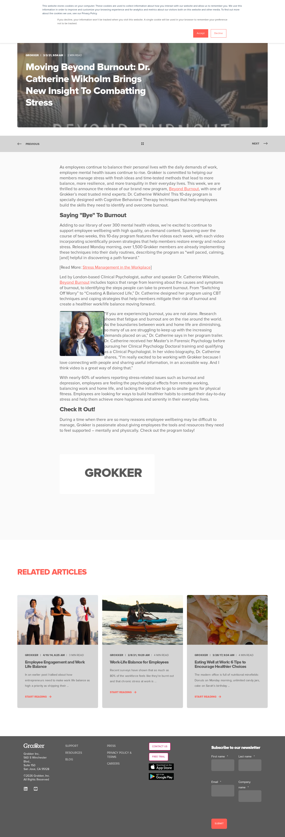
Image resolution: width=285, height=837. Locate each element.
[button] (8, 828)
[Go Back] (142, 144)
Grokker (32, 55)
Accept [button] (201, 33)
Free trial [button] (158, 756)
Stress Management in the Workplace (117, 267)
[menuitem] (71, 745)
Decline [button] (218, 33)
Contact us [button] (159, 746)
